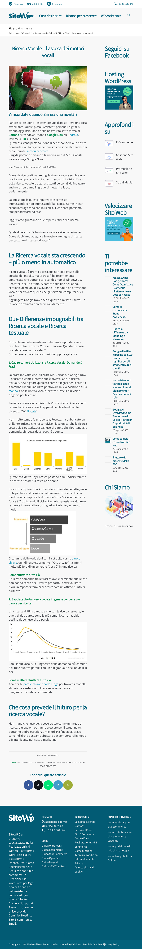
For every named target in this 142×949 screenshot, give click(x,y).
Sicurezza (18, 4)
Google (31, 411)
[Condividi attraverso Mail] (68, 785)
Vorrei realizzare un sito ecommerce (119, 824)
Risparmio (57, 4)
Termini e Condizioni (93, 944)
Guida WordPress (52, 845)
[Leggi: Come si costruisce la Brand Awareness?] (108, 309)
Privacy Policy (112, 944)
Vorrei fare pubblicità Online (120, 858)
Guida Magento (50, 862)
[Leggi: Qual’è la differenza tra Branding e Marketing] (108, 331)
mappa (13, 391)
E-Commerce (124, 142)
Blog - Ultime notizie (20, 28)
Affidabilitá (37, 4)
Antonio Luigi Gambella (49, 755)
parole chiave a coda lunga (40, 684)
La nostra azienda (85, 822)
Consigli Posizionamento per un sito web (41, 762)
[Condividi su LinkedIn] (58, 785)
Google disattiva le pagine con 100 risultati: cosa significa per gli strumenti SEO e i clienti (122, 359)
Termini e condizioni (86, 855)
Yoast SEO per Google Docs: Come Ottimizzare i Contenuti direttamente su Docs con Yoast (123, 286)
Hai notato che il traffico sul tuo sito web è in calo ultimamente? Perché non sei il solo (122, 388)
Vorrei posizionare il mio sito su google (119, 848)
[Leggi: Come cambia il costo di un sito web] (108, 440)
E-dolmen (76, 944)
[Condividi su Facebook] (28, 785)
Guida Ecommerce (52, 850)
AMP (18, 762)
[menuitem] (16, 3)
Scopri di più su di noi (119, 526)
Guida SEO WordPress (54, 866)
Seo (54, 766)
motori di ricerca (37, 151)
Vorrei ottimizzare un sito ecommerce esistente (120, 836)
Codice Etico (82, 838)
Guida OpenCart (51, 858)
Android (73, 135)
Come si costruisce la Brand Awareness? (120, 312)
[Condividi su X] (38, 785)
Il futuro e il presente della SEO (121, 461)
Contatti (79, 826)
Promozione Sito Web (124, 171)
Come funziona (83, 851)
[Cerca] (128, 15)
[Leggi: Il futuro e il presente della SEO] (108, 459)
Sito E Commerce (84, 834)
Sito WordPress (83, 830)
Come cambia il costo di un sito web (121, 442)
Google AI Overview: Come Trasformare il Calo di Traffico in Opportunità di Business (122, 418)
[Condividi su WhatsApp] (48, 785)
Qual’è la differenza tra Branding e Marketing (120, 334)
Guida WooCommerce (54, 854)
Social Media (124, 182)
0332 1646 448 (126, 3)
